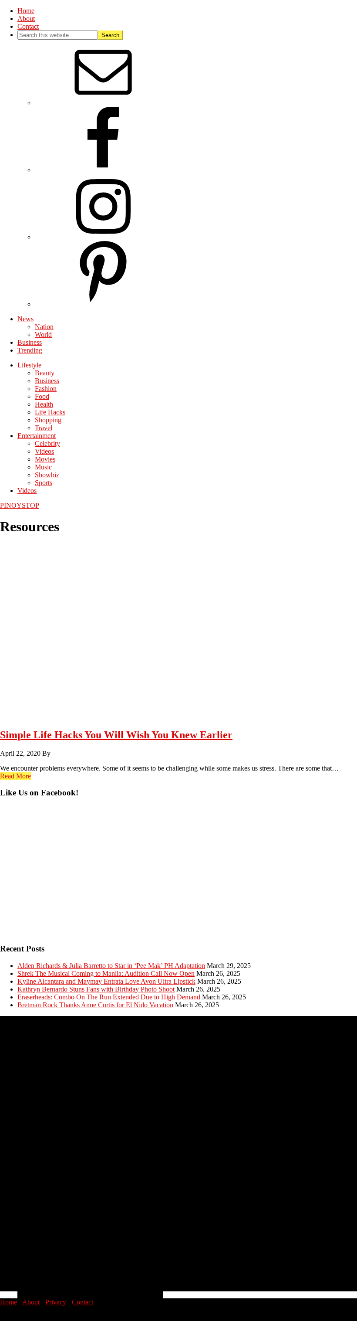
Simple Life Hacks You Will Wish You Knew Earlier (116, 734)
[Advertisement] (178, 875)
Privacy (55, 1302)
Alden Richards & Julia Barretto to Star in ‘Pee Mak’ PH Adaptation (111, 965)
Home (8, 1302)
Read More (15, 776)
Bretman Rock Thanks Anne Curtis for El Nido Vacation (95, 1005)
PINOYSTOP (19, 505)
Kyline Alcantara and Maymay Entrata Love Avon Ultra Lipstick (106, 981)
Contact (82, 1302)
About (31, 1302)
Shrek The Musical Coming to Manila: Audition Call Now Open (106, 973)
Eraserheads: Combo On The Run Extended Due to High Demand (108, 997)
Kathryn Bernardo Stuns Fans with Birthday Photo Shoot (96, 989)
